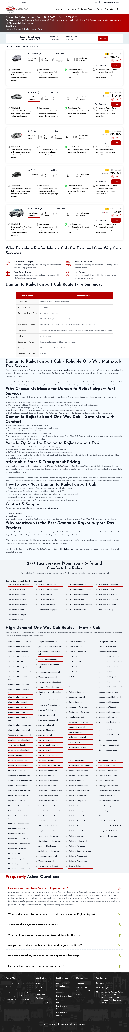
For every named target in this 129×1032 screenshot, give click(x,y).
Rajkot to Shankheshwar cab (80, 851)
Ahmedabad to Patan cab (18, 712)
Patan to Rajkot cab (107, 821)
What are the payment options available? (33, 925)
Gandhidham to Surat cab (79, 712)
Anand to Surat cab (76, 717)
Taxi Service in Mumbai (108, 595)
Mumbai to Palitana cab (48, 801)
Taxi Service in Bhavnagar (48, 590)
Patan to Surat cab (76, 742)
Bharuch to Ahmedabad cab (49, 672)
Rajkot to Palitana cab (78, 861)
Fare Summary (100, 65)
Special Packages (78, 9)
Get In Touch (116, 9)
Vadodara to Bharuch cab (109, 702)
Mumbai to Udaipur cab (17, 854)
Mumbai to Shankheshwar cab (50, 791)
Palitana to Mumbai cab (78, 776)
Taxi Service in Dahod (77, 584)
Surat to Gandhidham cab (48, 745)
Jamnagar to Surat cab (78, 707)
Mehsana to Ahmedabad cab (49, 682)
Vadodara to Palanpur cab (109, 730)
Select (116, 65)
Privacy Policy (81, 987)
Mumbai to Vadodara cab (109, 745)
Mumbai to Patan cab (47, 786)
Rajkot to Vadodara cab (17, 760)
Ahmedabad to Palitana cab (19, 730)
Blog (107, 9)
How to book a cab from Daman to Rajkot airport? (38, 888)
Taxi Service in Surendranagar (80, 605)
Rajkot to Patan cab (77, 846)
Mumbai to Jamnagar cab (18, 864)
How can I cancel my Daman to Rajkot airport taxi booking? (43, 956)
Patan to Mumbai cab (77, 760)
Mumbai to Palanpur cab (48, 796)
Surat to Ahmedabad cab (18, 745)
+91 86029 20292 (21, 514)
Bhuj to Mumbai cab (46, 831)
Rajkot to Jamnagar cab (78, 811)
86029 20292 (20, 2)
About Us (64, 9)
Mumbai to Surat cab (77, 682)
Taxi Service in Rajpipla (47, 610)
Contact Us (80, 984)
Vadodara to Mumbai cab (109, 657)
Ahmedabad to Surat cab (18, 652)
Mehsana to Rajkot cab (108, 816)
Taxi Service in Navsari (17, 600)
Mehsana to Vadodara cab (18, 806)
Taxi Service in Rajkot (46, 605)
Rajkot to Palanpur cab (78, 856)
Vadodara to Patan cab (108, 717)
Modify (103, 38)
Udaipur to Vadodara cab (18, 765)
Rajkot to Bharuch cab (78, 831)
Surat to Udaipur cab (46, 730)
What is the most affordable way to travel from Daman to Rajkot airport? (51, 914)
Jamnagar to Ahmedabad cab (50, 647)
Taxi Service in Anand (16, 595)
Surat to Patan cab (76, 657)
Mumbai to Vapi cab (46, 776)
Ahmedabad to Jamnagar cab (19, 672)
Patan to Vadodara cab (17, 811)
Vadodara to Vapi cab (107, 707)
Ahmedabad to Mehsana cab (19, 707)
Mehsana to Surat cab (77, 737)
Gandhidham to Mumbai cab (49, 841)
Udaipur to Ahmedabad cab (19, 755)
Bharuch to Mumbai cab (47, 856)
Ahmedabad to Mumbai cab (19, 647)
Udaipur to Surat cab (77, 697)
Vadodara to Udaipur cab (109, 672)
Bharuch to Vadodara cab (18, 796)
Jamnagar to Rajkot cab (108, 786)
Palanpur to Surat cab (107, 642)
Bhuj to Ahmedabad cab (47, 642)
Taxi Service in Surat (77, 600)
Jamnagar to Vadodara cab (19, 776)
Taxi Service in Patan (16, 610)
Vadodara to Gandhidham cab (110, 687)
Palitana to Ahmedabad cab (49, 705)
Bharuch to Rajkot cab (108, 806)
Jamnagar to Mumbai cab (48, 836)
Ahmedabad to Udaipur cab (19, 662)
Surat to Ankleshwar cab (48, 755)
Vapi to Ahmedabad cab (47, 677)
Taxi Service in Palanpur (17, 605)
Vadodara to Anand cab (108, 692)
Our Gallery (40, 995)
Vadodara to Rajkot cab (108, 667)
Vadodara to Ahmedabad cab (19, 735)
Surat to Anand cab (46, 750)
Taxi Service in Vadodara (108, 600)
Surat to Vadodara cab (47, 710)
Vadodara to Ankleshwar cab (110, 697)
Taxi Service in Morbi (107, 590)
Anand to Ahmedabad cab (48, 659)
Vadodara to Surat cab (78, 677)
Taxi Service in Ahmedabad (18, 584)
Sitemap (79, 995)
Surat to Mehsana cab (77, 652)
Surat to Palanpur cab (77, 667)
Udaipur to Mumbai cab (47, 826)
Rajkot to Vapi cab (76, 836)
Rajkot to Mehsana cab (78, 841)
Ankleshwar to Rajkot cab (109, 801)
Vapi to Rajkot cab (106, 811)
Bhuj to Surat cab (76, 702)
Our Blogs (40, 998)
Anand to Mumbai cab (47, 846)
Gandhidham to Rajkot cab (109, 791)
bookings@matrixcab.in (23, 516)
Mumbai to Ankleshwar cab (49, 765)
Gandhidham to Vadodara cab (20, 781)
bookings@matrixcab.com (111, 2)
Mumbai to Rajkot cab (17, 849)
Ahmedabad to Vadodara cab (19, 642)
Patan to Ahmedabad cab (48, 687)
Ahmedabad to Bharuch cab (19, 697)
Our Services (41, 991)
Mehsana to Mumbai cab (48, 866)
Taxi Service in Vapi (106, 610)
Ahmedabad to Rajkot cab (18, 657)
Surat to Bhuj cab (45, 735)
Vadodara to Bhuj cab (107, 677)
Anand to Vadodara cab (17, 786)
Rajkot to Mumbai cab (47, 821)
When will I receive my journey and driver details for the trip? (44, 935)
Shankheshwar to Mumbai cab (80, 765)
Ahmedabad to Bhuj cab (17, 667)
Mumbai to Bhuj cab (16, 859)
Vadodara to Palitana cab (109, 735)
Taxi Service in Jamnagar (78, 595)
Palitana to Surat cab (107, 647)
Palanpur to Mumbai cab (78, 771)
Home (56, 9)
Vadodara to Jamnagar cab (109, 682)
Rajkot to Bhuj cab (76, 806)
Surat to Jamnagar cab (47, 740)
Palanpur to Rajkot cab (108, 831)
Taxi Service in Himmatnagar (80, 590)
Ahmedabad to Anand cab (18, 685)
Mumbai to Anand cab (47, 760)
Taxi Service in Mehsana (108, 584)
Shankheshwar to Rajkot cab (110, 826)
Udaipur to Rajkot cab (108, 776)
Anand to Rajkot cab (107, 796)
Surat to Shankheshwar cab (79, 662)
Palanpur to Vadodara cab (18, 824)
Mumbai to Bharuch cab (47, 771)
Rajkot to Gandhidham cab (79, 816)
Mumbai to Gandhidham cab (19, 869)
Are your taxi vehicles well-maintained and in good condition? (45, 945)
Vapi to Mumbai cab (46, 861)
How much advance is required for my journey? (36, 966)
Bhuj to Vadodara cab (16, 771)
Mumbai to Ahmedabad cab (19, 740)
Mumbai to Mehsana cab (48, 781)
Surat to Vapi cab (76, 647)
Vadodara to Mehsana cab (109, 712)
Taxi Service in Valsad (107, 605)
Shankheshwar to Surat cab (79, 747)
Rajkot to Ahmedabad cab (18, 750)
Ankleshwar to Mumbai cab (49, 851)
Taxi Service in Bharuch (47, 584)
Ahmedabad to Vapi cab (17, 702)
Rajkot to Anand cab (77, 821)
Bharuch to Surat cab (77, 727)
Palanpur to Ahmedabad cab (49, 700)
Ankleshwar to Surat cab (78, 722)
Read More (11, 26)
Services (91, 9)
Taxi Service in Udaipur (77, 610)
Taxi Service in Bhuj (45, 595)
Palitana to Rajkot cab (108, 836)
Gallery (100, 9)
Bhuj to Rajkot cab (106, 781)
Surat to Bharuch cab (77, 642)
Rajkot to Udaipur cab (77, 801)
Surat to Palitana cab (77, 672)
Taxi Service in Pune (46, 600)
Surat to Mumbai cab (46, 715)
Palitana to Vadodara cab (18, 829)
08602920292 (110, 20)
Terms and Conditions (84, 991)
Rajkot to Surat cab (77, 692)
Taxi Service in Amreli (16, 590)
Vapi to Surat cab (76, 732)
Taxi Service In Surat (64, 996)
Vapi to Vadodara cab (16, 801)
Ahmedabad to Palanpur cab (19, 725)
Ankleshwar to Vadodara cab (19, 791)
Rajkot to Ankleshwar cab (79, 826)
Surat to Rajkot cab (46, 725)
